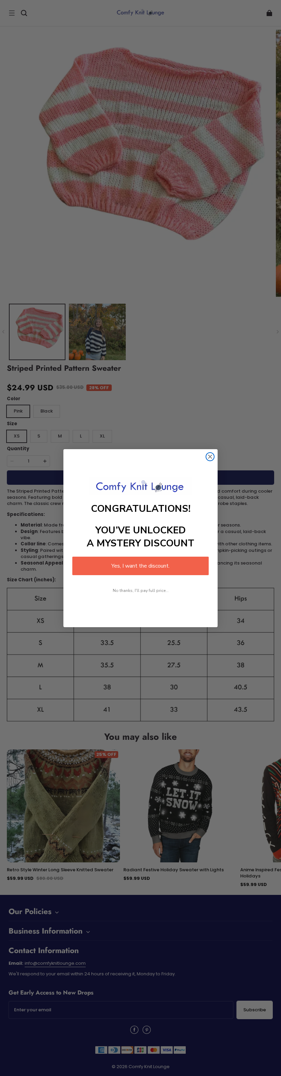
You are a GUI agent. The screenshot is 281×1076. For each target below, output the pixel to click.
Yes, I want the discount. (140, 566)
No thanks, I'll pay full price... (141, 590)
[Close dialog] (210, 457)
